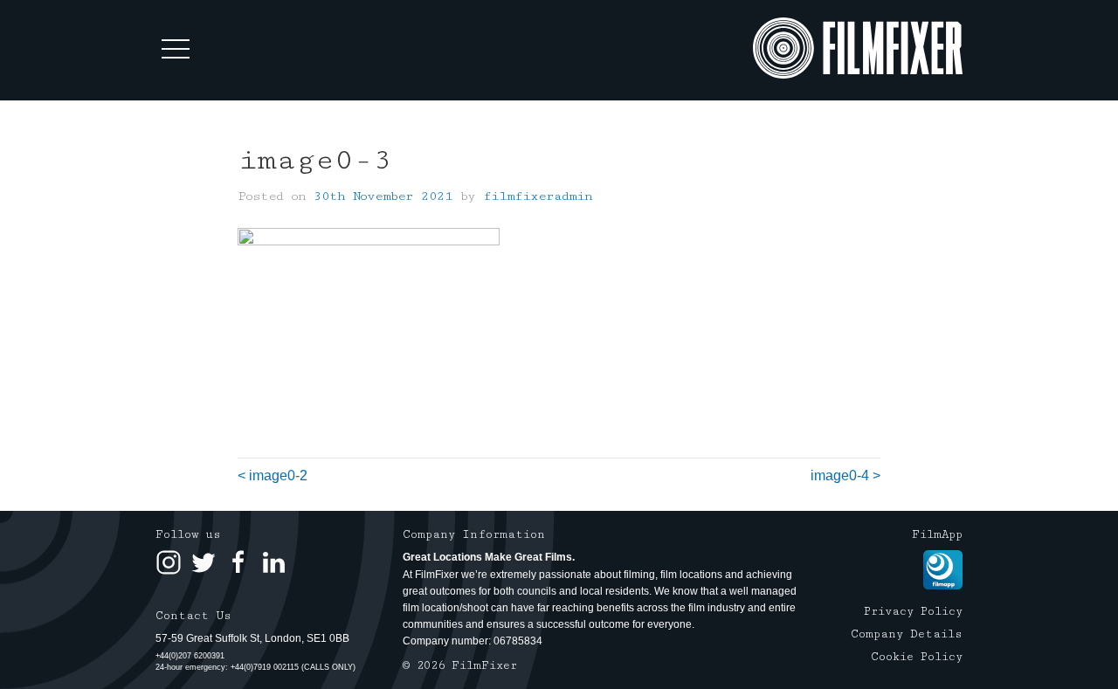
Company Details (907, 634)
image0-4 (840, 475)
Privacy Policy (913, 611)
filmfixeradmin (537, 196)
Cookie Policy (917, 657)
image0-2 (278, 475)
